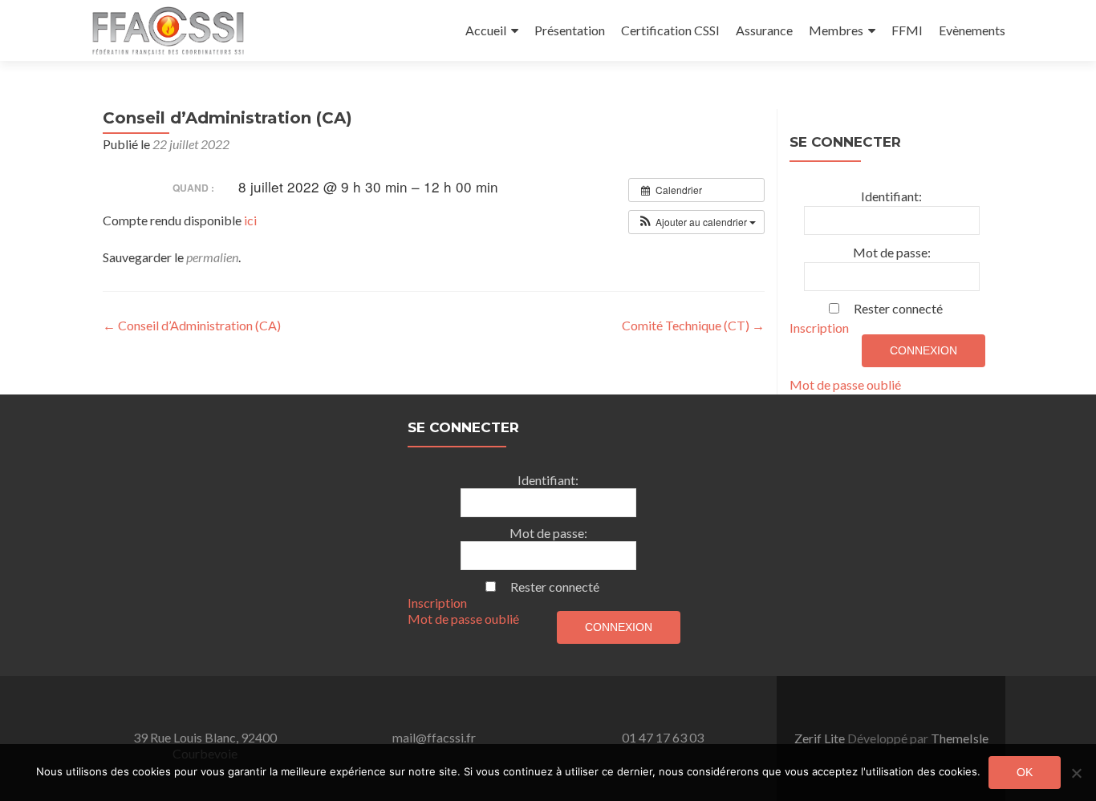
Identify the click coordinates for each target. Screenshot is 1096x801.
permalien (212, 257)
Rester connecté (898, 308)
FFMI (907, 30)
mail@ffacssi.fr (434, 737)
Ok (1025, 772)
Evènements (972, 30)
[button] (696, 222)
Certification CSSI (670, 30)
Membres (836, 30)
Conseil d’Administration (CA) (192, 325)
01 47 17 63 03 (663, 737)
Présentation (569, 30)
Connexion (923, 350)
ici (250, 220)
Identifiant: (891, 196)
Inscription (819, 327)
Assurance (764, 30)
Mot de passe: (892, 252)
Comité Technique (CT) (693, 325)
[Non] (1076, 773)
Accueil (485, 30)
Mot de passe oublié (845, 384)
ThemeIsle (959, 738)
